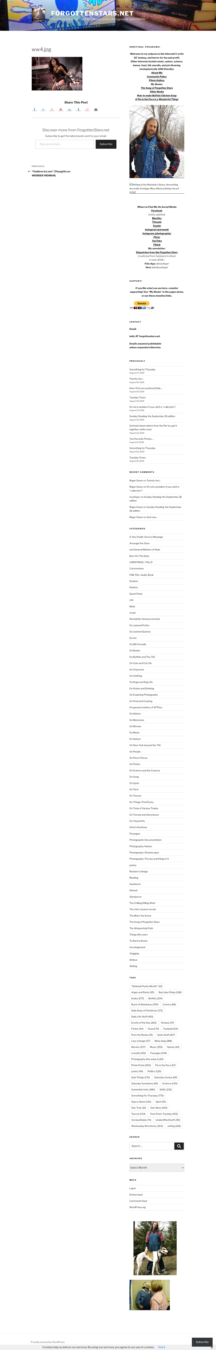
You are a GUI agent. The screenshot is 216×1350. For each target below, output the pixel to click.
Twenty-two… (136, 378)
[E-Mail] (96, 109)
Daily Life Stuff (142, 1016)
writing (174, 1125)
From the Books (142, 1034)
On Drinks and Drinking (141, 688)
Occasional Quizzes (140, 631)
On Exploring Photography (143, 694)
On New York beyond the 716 (145, 745)
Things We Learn (138, 934)
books (137, 998)
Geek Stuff (166, 1034)
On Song (134, 776)
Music (156, 1046)
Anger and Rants (142, 992)
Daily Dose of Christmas (147, 1010)
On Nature (135, 738)
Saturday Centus (165, 1077)
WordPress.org (137, 1207)
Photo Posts (141, 1065)
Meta (132, 606)
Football (170, 1028)
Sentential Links (143, 1089)
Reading (133, 877)
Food (153, 1028)
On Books (134, 650)
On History (135, 713)
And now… (152, 517)
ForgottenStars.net (92, 13)
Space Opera (141, 1101)
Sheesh (133, 890)
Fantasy (167, 1022)
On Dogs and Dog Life (141, 682)
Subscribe (106, 144)
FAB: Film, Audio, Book (141, 574)
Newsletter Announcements (144, 618)
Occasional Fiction (139, 625)
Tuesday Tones (137, 397)
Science (170, 1083)
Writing (133, 966)
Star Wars (158, 1107)
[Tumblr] (78, 109)
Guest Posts (135, 593)
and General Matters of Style (144, 549)
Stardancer (135, 896)
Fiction (137, 1028)
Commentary (136, 568)
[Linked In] (69, 109)
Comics (169, 1004)
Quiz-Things (140, 1077)
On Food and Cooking (140, 701)
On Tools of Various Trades (143, 808)
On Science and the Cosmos (144, 770)
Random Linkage (138, 871)
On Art (133, 638)
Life (131, 600)
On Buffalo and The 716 (142, 656)
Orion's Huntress (138, 827)
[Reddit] (87, 109)
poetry (132, 865)
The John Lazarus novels (142, 909)
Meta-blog (163, 1040)
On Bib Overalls (137, 644)
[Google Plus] (52, 109)
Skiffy (165, 1089)
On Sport (134, 783)
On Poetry (134, 764)
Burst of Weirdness (144, 1004)
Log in (132, 1188)
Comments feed (138, 1200)
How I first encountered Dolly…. (146, 388)
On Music (134, 732)
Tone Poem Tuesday (164, 1113)
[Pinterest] (60, 109)
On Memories (136, 720)
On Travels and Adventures (144, 814)
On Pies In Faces (138, 757)
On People (135, 751)
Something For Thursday (147, 1095)
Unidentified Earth (168, 1119)
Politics (154, 1071)
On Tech (134, 789)
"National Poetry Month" (146, 986)
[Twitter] (43, 109)
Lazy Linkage (140, 1040)
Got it (161, 1347)
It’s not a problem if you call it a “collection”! (152, 406)
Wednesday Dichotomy (147, 1125)
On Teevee (135, 795)
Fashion (133, 587)
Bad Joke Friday (170, 992)
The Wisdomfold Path (141, 928)
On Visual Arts (137, 820)
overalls (138, 1053)
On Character (136, 669)
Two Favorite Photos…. (141, 438)
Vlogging (134, 953)
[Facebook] (34, 109)
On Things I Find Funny (141, 802)
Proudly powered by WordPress (48, 1342)
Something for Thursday (142, 369)
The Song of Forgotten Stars (157, 87)
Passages (134, 833)
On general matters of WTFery (145, 707)
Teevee (138, 1113)
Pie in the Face (165, 1065)
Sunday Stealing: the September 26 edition (152, 416)
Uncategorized (137, 947)
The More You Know (140, 915)
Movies (138, 1046)
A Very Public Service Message (146, 536)
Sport (161, 1101)
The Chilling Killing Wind (142, 903)
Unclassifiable (141, 1119)
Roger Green (136, 480)
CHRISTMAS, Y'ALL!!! (140, 562)
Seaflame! (135, 884)
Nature (173, 1046)
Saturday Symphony (144, 1083)
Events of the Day (144, 1022)
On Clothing (135, 675)
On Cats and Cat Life (140, 663)
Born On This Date (139, 555)
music (132, 612)
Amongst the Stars (139, 543)
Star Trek (138, 1107)
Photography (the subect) (147, 1059)
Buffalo (155, 998)
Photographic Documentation (145, 839)
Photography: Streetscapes (144, 852)
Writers (133, 959)
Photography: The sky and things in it (149, 858)
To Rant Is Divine (138, 940)
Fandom (133, 581)
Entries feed (135, 1194)
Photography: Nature (140, 846)
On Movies (135, 726)
